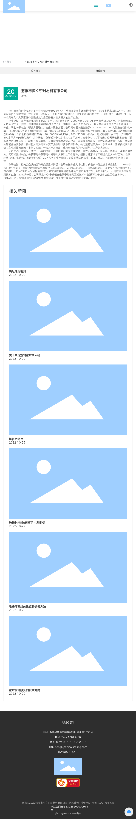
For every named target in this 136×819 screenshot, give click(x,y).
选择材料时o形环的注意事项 (27, 522)
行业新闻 (100, 70)
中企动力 (86, 802)
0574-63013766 (71, 737)
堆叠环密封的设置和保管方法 (27, 606)
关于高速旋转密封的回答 (24, 355)
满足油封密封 (17, 271)
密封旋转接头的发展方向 (24, 690)
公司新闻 (35, 70)
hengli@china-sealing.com (71, 747)
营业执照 (109, 802)
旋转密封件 (16, 439)
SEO (100, 802)
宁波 (94, 802)
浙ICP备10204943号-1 (68, 813)
